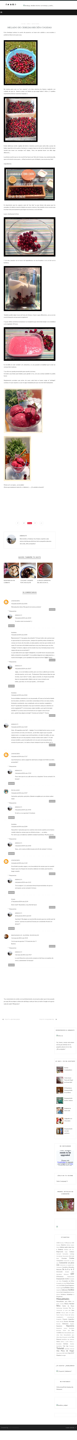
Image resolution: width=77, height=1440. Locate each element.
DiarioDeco (59, 1274)
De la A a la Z (68, 1269)
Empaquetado (70, 1276)
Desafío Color (69, 1271)
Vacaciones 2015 (60, 1353)
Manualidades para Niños (63, 1301)
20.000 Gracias (60, 1242)
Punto (57, 1321)
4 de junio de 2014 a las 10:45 (19, 634)
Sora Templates (14, 1427)
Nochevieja (59, 1308)
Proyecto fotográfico (68, 1319)
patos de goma (70, 1312)
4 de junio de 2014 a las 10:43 (23, 618)
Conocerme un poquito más (67, 1265)
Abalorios (63, 1245)
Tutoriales (67, 1348)
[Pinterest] (10, 4)
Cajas (66, 1251)
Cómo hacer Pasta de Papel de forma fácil (68, 1080)
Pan (70, 1308)
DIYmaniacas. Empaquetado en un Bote (68, 1090)
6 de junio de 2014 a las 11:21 (23, 882)
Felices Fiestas (70, 1283)
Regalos (72, 1323)
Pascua (63, 1312)
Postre (58, 1314)
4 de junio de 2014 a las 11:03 (19, 727)
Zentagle (63, 1355)
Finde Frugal (59, 1287)
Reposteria (59, 1326)
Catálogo (72, 1253)
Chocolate (64, 1258)
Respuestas (12, 611)
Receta (61, 1321)
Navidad (71, 1303)
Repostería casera (61, 1328)
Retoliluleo (64, 1339)
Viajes (69, 1353)
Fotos (67, 1288)
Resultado (71, 1328)
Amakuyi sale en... (69, 1249)
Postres (62, 1314)
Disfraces (66, 1274)
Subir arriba (70, 1427)
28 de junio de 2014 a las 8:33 (23, 916)
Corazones (59, 1267)
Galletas (72, 1287)
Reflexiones (65, 1323)
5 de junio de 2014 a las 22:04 (19, 826)
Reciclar (58, 1323)
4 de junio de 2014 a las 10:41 (19, 603)
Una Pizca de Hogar (65, 1351)
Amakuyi (23, 536)
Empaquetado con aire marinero (68, 1131)
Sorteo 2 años (65, 1341)
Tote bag (65, 1346)
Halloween (65, 1290)
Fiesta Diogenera (69, 1285)
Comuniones (59, 1260)
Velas (66, 1353)
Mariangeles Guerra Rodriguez (25, 935)
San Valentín (71, 1339)
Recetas (66, 1321)
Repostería (35, 24)
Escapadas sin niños (61, 1283)
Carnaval (58, 1253)
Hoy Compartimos (65, 1292)
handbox (71, 1290)
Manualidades (62, 1299)
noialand (15, 790)
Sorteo (58, 1341)
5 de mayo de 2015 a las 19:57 (23, 955)
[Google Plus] (15, 4)
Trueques (71, 1346)
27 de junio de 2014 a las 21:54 (19, 901)
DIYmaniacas (59, 1276)
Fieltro (63, 1285)
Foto (64, 1287)
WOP (72, 1353)
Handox (58, 1292)
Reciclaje (71, 1321)
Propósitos (59, 1319)
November (65, 1308)
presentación (71, 1317)
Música (66, 1303)
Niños (29, 24)
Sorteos (65, 1344)
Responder (52, 609)
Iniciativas (63, 1294)
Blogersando (59, 1251)
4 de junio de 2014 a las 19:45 (23, 810)
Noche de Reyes (68, 1306)
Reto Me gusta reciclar (65, 1337)
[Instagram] (13, 4)
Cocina (23, 24)
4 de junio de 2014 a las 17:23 (23, 773)
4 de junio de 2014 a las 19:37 (19, 793)
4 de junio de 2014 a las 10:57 (23, 668)
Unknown (15, 601)
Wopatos (58, 1355)
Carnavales (65, 1253)
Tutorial (60, 1348)
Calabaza (71, 1251)
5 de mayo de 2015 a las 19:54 (19, 938)
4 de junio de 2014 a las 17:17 (19, 756)
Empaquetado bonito (62, 1279)
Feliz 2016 (58, 1285)
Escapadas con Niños (68, 1281)
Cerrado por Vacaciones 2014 (63, 1256)
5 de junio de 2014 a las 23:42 (23, 845)
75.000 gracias (67, 1242)
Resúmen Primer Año (63, 1330)
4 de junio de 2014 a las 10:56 (19, 695)
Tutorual (72, 1348)
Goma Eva (58, 1290)
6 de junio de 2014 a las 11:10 (19, 863)
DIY (72, 1274)
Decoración (59, 1271)
